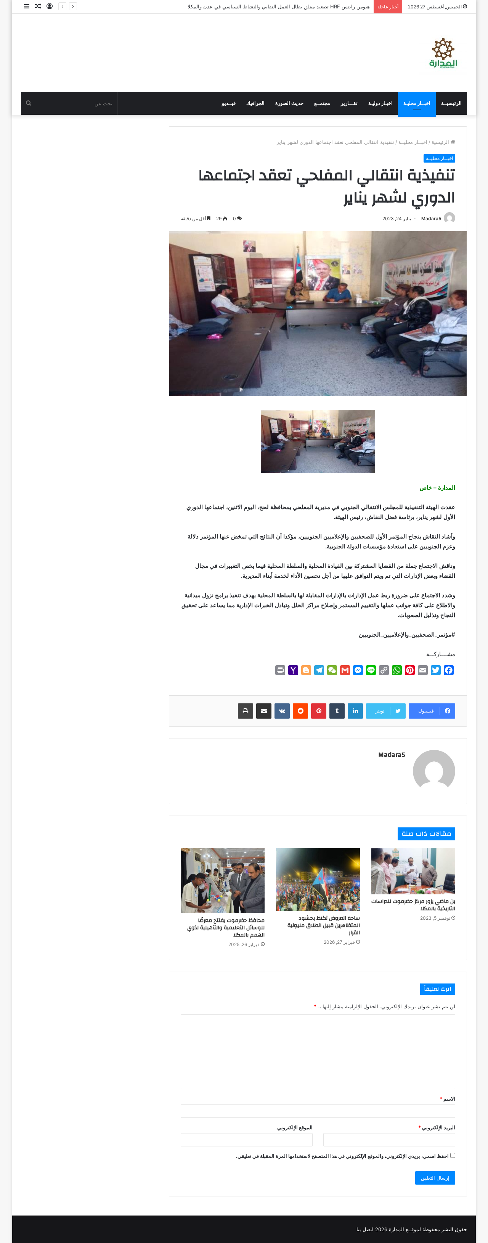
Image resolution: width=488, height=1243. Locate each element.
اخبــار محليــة (412, 142)
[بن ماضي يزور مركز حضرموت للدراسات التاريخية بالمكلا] (413, 871)
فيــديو (229, 103)
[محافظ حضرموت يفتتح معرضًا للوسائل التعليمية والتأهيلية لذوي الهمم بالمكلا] (223, 881)
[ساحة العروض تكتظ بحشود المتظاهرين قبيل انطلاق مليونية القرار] (318, 879)
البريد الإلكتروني (436, 1127)
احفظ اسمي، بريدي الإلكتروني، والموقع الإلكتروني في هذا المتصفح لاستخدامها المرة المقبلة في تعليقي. (342, 1156)
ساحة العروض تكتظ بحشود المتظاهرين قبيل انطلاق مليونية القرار (323, 925)
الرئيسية (441, 142)
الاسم (447, 1099)
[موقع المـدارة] (443, 53)
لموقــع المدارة (404, 1229)
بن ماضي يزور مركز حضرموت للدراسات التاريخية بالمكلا (413, 905)
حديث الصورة (289, 103)
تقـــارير (349, 103)
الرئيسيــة (451, 103)
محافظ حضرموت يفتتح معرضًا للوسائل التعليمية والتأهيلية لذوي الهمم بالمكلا (226, 928)
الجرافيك (255, 103)
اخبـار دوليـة (380, 103)
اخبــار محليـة (416, 103)
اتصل (368, 1229)
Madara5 (431, 218)
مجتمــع (322, 103)
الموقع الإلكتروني (295, 1127)
